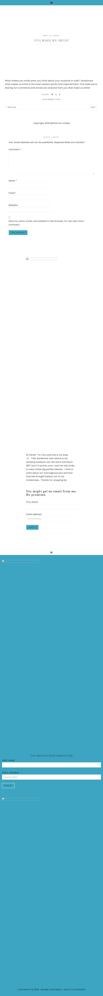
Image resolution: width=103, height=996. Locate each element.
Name (13, 180)
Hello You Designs (74, 989)
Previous (12, 107)
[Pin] (52, 94)
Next (93, 107)
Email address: (34, 514)
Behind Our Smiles (51, 18)
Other (58, 99)
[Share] (55, 94)
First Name (32, 502)
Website (13, 205)
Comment (15, 149)
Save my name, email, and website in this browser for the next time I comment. (46, 223)
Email (12, 193)
